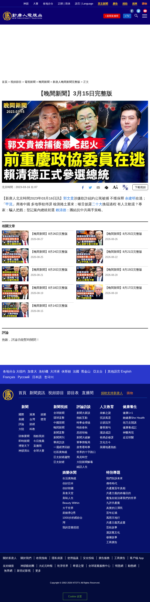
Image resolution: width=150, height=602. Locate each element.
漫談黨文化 (113, 532)
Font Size (115, 187)
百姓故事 (111, 527)
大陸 (21, 429)
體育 (43, 419)
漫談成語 (105, 432)
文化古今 (105, 442)
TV (127, 16)
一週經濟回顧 (62, 447)
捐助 (125, 3)
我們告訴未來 (114, 478)
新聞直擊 (59, 432)
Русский (23, 377)
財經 (32, 424)
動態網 (132, 565)
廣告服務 (104, 558)
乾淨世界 (62, 565)
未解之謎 (105, 412)
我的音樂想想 (70, 527)
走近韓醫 (128, 437)
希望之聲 (78, 565)
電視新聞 (30, 81)
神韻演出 (24, 450)
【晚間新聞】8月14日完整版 (49, 305)
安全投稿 (88, 558)
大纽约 (21, 371)
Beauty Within (70, 502)
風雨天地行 (113, 517)
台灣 (32, 419)
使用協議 (72, 558)
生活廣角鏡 (69, 478)
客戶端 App (137, 558)
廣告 (115, 3)
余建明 (130, 198)
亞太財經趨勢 (62, 457)
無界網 (8, 570)
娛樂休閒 (69, 472)
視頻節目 (16, 81)
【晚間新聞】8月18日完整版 (49, 287)
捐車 (134, 3)
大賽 (35, 3)
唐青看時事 (83, 447)
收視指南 (41, 558)
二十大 (97, 204)
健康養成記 (130, 427)
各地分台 (48, 3)
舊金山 (85, 371)
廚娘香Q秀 (69, 512)
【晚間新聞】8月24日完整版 (49, 251)
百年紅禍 (111, 512)
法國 (76, 371)
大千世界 (67, 507)
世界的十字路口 (86, 452)
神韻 (26, 3)
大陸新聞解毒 (85, 461)
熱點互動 (82, 417)
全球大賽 (38, 450)
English (126, 371)
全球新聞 (59, 412)
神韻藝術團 (27, 565)
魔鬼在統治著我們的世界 (121, 498)
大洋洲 (55, 371)
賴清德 (61, 210)
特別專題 (113, 472)
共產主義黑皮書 (115, 522)
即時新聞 (24, 440)
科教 (32, 429)
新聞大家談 (83, 412)
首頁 (4, 81)
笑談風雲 (105, 417)
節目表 (73, 393)
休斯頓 (66, 371)
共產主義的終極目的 (118, 493)
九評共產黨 (113, 502)
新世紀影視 (24, 570)
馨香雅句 (105, 427)
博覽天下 (24, 445)
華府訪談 (59, 442)
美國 (21, 419)
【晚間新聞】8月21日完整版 (123, 251)
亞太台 (98, 371)
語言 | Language (84, 3)
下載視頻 (140, 187)
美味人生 (67, 498)
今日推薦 (38, 440)
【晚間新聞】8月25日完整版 (123, 233)
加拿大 (32, 371)
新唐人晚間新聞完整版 (66, 81)
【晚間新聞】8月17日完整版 (123, 287)
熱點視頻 (38, 436)
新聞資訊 (37, 393)
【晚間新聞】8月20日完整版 (49, 269)
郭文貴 (68, 198)
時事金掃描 (83, 422)
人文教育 (107, 407)
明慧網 (119, 565)
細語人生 (82, 466)
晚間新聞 (44, 81)
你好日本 (67, 483)
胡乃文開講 (130, 422)
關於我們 (26, 558)
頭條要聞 (24, 436)
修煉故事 (111, 537)
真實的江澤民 (114, 507)
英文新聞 (103, 3)
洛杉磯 (43, 371)
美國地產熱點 (108, 447)
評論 (21, 424)
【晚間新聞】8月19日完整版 (123, 269)
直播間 (88, 393)
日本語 (37, 377)
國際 (21, 414)
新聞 (25, 407)
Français (9, 377)
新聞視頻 (61, 407)
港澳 (32, 414)
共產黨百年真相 (115, 488)
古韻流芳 (105, 422)
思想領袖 (82, 432)
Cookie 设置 (75, 596)
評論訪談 (84, 407)
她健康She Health (134, 417)
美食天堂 (67, 493)
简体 (67, 3)
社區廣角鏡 (60, 452)
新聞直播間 (112, 16)
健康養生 (130, 407)
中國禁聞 (59, 422)
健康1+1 (128, 412)
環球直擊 (59, 417)
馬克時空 (82, 457)
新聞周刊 (59, 437)
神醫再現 (128, 432)
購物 (144, 3)
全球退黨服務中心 (99, 565)
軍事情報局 (83, 442)
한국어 (49, 377)
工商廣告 (111, 542)
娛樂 (43, 414)
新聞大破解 (83, 437)
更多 (38, 570)
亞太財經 (59, 461)
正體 (60, 3)
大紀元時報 (46, 565)
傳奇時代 (111, 483)
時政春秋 (82, 427)
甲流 (8, 204)
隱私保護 (57, 558)
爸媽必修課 (106, 437)
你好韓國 (67, 488)
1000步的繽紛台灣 (72, 520)
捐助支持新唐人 (112, 393)
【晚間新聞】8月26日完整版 (49, 233)
